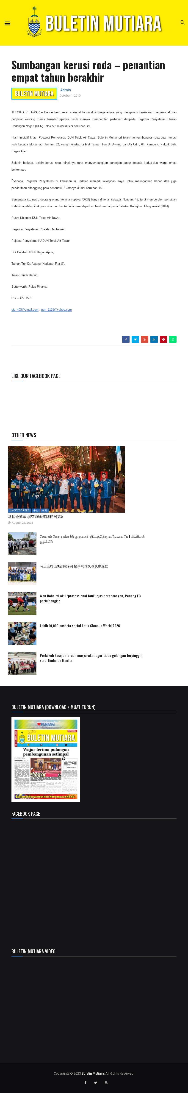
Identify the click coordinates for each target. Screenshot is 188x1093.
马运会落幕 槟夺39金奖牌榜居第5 (35, 516)
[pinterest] (163, 339)
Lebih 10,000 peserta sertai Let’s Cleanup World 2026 (80, 625)
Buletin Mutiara (93, 1073)
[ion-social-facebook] (85, 1082)
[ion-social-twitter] (95, 1082)
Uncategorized (19, 510)
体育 (44, 510)
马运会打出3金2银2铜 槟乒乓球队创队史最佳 (74, 565)
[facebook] (126, 339)
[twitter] (135, 339)
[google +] (145, 339)
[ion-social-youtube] (106, 1082)
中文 (35, 510)
